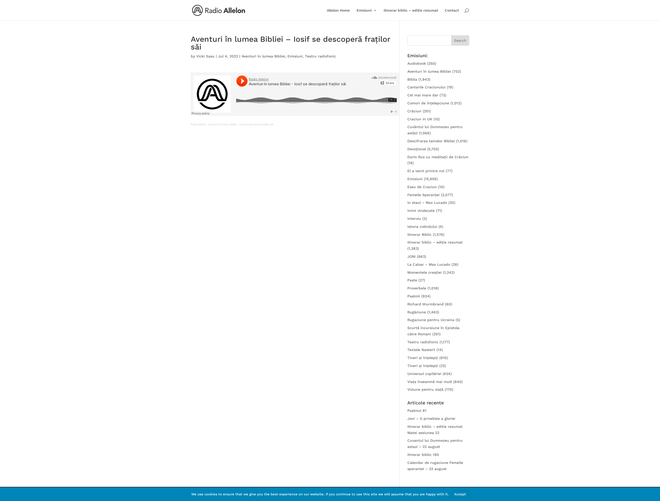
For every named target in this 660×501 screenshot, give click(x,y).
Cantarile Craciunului (426, 87)
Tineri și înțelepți (422, 358)
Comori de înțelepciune (428, 103)
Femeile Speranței (423, 195)
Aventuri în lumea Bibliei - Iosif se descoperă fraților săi (240, 124)
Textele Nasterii (421, 350)
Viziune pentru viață (425, 389)
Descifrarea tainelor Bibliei (431, 141)
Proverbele (416, 288)
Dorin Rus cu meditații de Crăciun (437, 157)
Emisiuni (364, 10)
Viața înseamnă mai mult (429, 382)
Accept (460, 494)
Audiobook (416, 63)
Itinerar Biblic (419, 234)
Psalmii (413, 296)
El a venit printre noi (425, 171)
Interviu (414, 218)
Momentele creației (424, 272)
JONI (411, 256)
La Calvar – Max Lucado (428, 264)
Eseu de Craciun (422, 187)
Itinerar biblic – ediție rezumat (411, 10)
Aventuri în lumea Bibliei (263, 56)
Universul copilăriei (424, 374)
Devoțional (416, 149)
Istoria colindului (422, 226)
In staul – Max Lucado (427, 203)
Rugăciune (416, 312)
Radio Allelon (198, 124)
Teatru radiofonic (320, 56)
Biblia (412, 79)
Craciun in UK (419, 119)
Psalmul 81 (416, 410)
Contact (452, 10)
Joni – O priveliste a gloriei (431, 418)
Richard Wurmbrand (425, 304)
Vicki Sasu (205, 56)
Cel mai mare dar (422, 95)
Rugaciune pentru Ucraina (430, 320)
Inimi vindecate (421, 210)
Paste (412, 280)
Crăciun (414, 111)
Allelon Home (338, 10)
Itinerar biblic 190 (423, 455)
